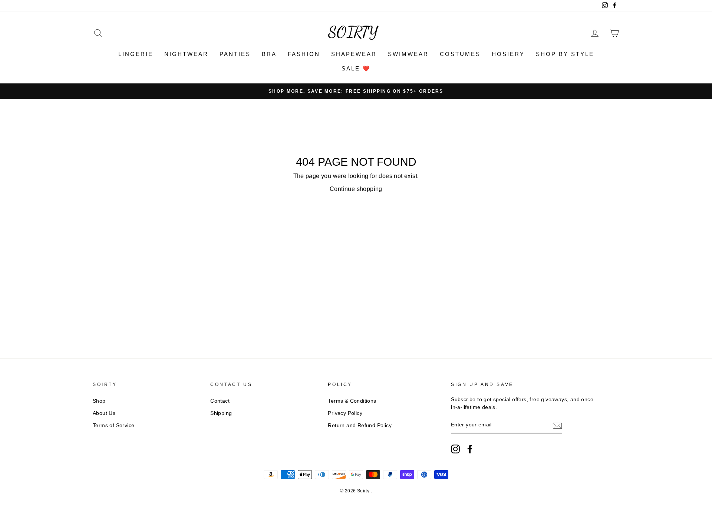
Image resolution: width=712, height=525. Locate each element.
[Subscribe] (557, 425)
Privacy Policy (345, 413)
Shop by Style (565, 54)
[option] (356, 91)
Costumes (460, 54)
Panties (235, 54)
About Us (104, 413)
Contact (220, 401)
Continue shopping (356, 189)
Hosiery (508, 54)
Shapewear (354, 54)
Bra (269, 54)
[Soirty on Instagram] (455, 449)
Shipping (221, 413)
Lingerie (135, 54)
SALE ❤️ (356, 68)
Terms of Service (113, 425)
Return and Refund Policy (360, 425)
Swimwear (408, 54)
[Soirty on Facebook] (469, 449)
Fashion (304, 54)
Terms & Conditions (352, 401)
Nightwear (186, 54)
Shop (99, 401)
